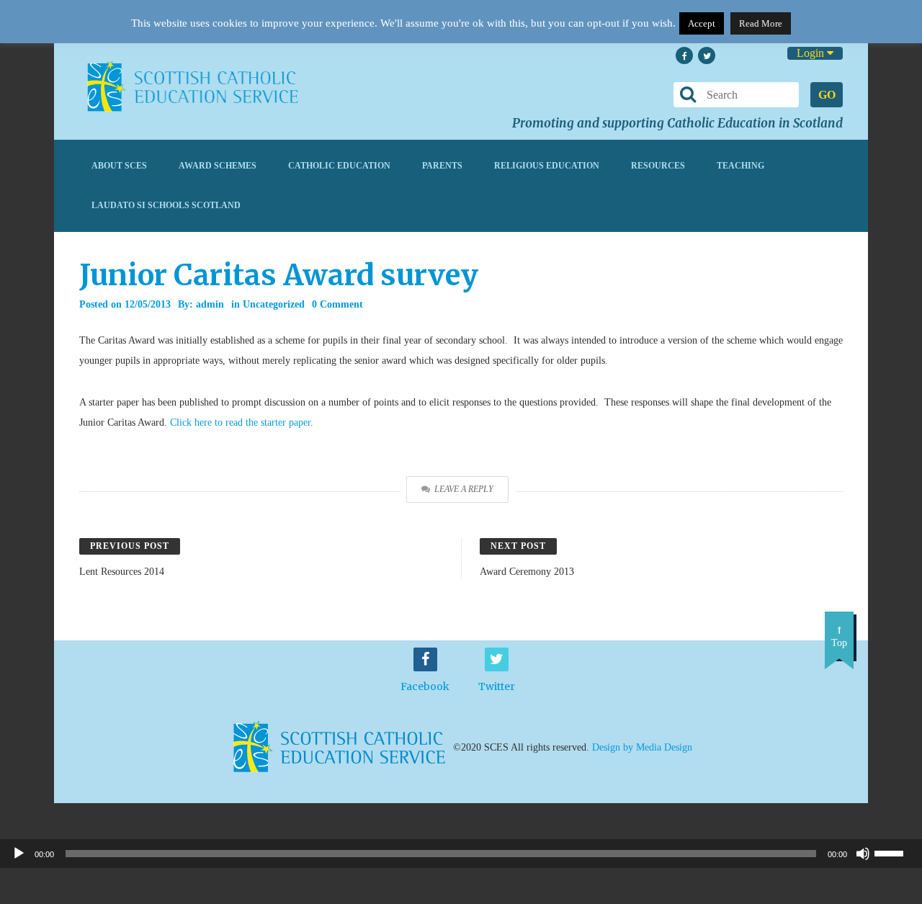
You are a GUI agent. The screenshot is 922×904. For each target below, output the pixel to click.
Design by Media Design (642, 746)
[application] (461, 853)
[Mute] (863, 853)
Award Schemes (217, 166)
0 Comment (337, 304)
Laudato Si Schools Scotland (166, 205)
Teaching (740, 166)
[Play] (19, 853)
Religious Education (546, 166)
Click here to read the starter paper (240, 422)
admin (210, 304)
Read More (760, 23)
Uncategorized (274, 304)
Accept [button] (701, 23)
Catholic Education (339, 166)
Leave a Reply (463, 489)
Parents (442, 166)
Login (812, 53)
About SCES (119, 166)
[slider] (894, 852)
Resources (658, 166)
